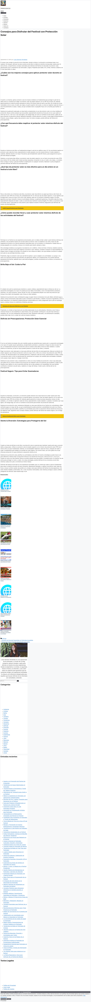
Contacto (5, 27)
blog (4, 715)
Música (5, 24)
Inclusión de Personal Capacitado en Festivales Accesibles (17, 640)
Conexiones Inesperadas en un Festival (14, 832)
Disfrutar (4, 638)
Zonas (5, 752)
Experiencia (6, 734)
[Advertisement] (32, 48)
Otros (5, 745)
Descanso (6, 724)
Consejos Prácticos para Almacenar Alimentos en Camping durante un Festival (13, 889)
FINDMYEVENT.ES (5, 8)
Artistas (5, 17)
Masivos (5, 742)
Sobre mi (5, 26)
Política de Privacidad (9, 985)
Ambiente (6, 709)
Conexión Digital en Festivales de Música (15, 846)
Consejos (6, 722)
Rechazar (3, 999)
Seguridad (6, 749)
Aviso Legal (6, 987)
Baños (5, 713)
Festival (5, 22)
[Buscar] (18, 681)
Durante (5, 729)
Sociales (5, 751)
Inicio (4, 15)
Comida (5, 718)
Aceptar (8, 999)
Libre (4, 738)
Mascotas (6, 740)
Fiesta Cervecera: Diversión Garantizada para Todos (16, 642)
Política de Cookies (8, 989)
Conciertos (6, 720)
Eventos (5, 733)
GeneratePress (27, 992)
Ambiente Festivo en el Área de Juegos (14, 844)
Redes (5, 747)
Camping (5, 716)
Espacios (5, 20)
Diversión (5, 19)
